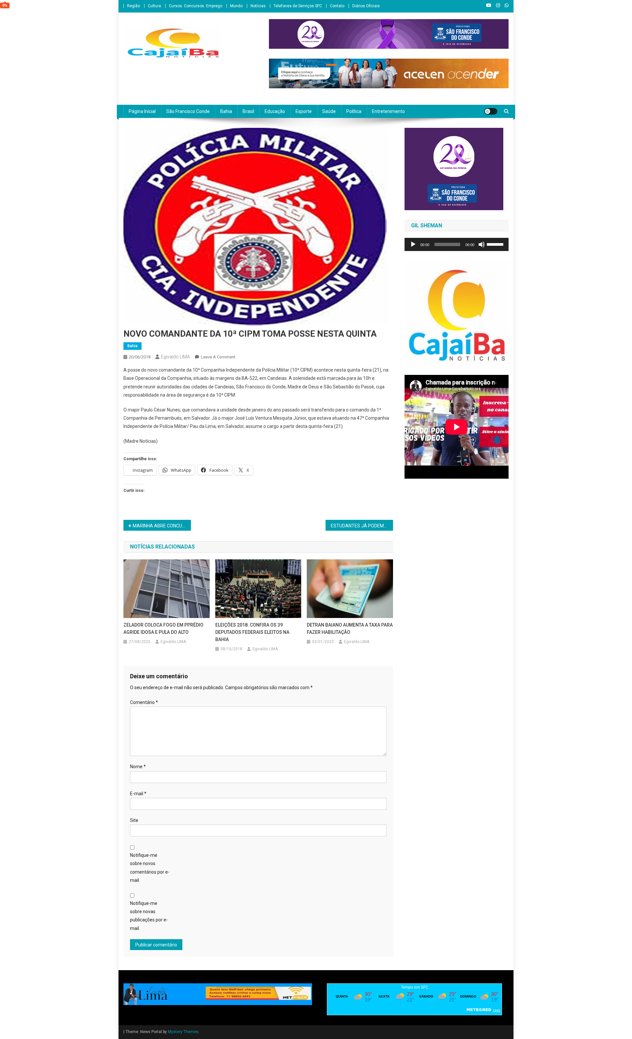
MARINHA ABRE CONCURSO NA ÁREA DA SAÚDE (162, 525)
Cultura (154, 6)
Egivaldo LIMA (175, 356)
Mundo (236, 6)
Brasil (248, 111)
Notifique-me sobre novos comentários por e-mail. (150, 868)
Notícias (258, 6)
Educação (275, 111)
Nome (138, 766)
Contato (337, 6)
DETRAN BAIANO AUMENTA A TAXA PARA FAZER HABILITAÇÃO (350, 628)
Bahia (226, 111)
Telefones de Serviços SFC (298, 6)
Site (134, 820)
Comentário (144, 702)
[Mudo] (481, 244)
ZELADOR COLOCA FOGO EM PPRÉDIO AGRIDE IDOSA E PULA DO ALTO (163, 628)
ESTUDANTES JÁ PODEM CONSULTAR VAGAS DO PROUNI (362, 525)
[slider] (496, 244)
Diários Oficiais (366, 6)
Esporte (304, 111)
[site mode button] (490, 111)
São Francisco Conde (188, 111)
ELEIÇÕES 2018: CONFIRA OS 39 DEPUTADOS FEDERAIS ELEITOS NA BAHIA (252, 632)
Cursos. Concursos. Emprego (195, 6)
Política (353, 111)
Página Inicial (142, 111)
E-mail (138, 793)
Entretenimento (388, 111)
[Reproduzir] (413, 244)
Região (133, 6)
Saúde (329, 111)
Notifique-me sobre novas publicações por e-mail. (149, 916)
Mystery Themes (183, 1031)
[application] (457, 244)
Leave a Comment (218, 356)
